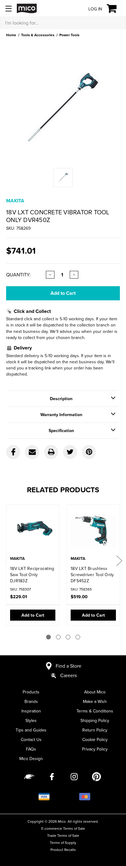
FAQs (31, 749)
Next (119, 560)
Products (31, 692)
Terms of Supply (63, 842)
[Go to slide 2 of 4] (58, 637)
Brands (31, 701)
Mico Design (31, 758)
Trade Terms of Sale (63, 835)
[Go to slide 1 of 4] (48, 637)
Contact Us (31, 739)
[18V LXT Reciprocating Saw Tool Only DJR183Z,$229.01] (32, 531)
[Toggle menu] (8, 8)
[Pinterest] (89, 452)
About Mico (95, 692)
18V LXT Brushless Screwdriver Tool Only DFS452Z (92, 574)
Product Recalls (63, 849)
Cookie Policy (95, 739)
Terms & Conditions (94, 711)
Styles (31, 720)
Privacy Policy (95, 749)
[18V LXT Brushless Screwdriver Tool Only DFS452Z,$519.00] (93, 531)
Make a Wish (95, 701)
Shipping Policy (94, 720)
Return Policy (94, 730)
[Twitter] (70, 452)
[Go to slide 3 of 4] (68, 637)
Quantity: (18, 274)
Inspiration (31, 711)
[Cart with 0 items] (115, 8)
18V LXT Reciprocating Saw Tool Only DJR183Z (32, 574)
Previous (7, 560)
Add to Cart (32, 615)
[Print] (51, 452)
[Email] (32, 452)
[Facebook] (13, 452)
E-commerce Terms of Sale (63, 828)
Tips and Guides (31, 730)
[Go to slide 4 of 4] (78, 637)
